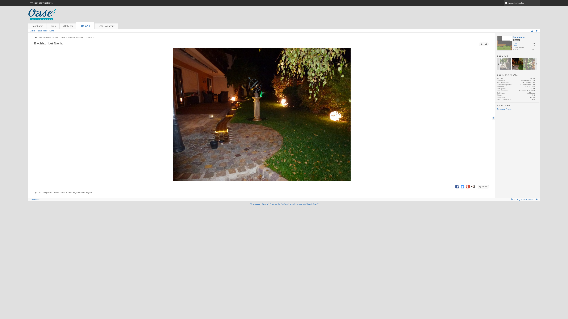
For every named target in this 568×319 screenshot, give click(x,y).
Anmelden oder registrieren (41, 3)
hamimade (519, 37)
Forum (53, 26)
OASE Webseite (106, 26)
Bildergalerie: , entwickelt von (284, 204)
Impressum (35, 199)
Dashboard (37, 26)
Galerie (85, 26)
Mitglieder (68, 26)
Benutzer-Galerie (504, 109)
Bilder (515, 45)
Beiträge (516, 43)
